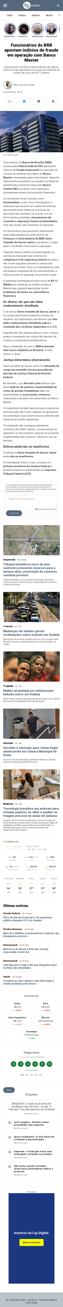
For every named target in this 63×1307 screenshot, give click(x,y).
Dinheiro (36, 15)
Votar (8, 1090)
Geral (9, 15)
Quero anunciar (31, 1242)
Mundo (49, 15)
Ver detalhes (31, 1070)
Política (22, 15)
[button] (22, 1075)
